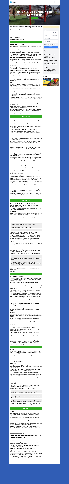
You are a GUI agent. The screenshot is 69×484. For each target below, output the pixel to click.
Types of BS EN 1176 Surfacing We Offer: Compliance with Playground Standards (50, 64)
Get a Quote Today (26, 200)
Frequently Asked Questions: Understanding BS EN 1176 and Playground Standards (50, 70)
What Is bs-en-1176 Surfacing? (49, 53)
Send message (51, 46)
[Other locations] (56, 2)
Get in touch (34, 17)
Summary (45, 67)
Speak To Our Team (26, 116)
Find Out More (26, 408)
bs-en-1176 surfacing (21, 32)
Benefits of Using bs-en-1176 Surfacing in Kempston (49, 58)
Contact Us (26, 273)
